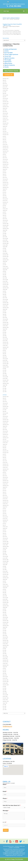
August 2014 (5, 152)
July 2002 (4, 330)
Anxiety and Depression (10, 49)
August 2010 (5, 210)
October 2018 (5, 104)
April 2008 (4, 251)
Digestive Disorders (9, 58)
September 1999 (5, 383)
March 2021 (5, 83)
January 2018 (5, 114)
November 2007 (5, 256)
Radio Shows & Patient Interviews (11, 27)
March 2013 (5, 177)
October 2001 (5, 345)
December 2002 (5, 322)
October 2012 (5, 185)
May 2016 (4, 129)
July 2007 (4, 263)
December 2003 (5, 302)
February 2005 (5, 279)
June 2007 (4, 264)
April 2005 (4, 276)
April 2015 (4, 141)
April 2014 (4, 156)
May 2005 (4, 274)
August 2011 (5, 203)
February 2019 (5, 98)
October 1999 (5, 381)
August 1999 (5, 385)
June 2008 (4, 249)
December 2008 (5, 241)
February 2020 (5, 95)
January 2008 (5, 253)
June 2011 (4, 205)
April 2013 (4, 175)
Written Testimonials (14, 19)
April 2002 (4, 335)
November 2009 (5, 225)
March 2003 (5, 317)
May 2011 (4, 207)
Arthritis (6, 51)
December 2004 (5, 282)
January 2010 (5, 221)
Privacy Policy (20, 855)
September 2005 (5, 268)
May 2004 (4, 294)
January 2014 (5, 161)
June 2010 (4, 213)
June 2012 (4, 192)
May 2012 (4, 193)
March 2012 (5, 197)
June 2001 (4, 352)
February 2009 (5, 238)
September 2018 (5, 106)
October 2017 (5, 118)
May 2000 (4, 371)
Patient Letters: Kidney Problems (11, 18)
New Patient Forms (11, 71)
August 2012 (5, 188)
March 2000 (5, 375)
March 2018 (5, 111)
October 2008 (5, 245)
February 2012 (5, 198)
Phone (5, 798)
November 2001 (5, 343)
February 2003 (5, 319)
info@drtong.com (7, 726)
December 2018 (5, 101)
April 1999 (4, 391)
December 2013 (5, 162)
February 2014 (5, 159)
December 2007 (5, 254)
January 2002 (5, 340)
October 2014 (5, 149)
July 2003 (4, 310)
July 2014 (4, 154)
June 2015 (4, 137)
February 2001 (5, 358)
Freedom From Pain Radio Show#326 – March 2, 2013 (12, 24)
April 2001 (4, 355)
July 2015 (4, 136)
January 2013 (5, 180)
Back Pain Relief (8, 52)
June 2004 (4, 292)
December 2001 (5, 342)
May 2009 (4, 235)
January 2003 (5, 320)
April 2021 (4, 81)
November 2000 (5, 363)
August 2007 (5, 261)
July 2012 (4, 190)
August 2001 (5, 348)
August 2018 (5, 108)
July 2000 (4, 368)
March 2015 (5, 142)
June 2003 (4, 312)
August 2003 (5, 309)
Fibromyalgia (7, 60)
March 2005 (5, 277)
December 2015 (5, 132)
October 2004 (5, 286)
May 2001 (4, 353)
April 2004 (4, 296)
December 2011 (5, 202)
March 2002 (5, 337)
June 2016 (4, 128)
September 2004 (5, 287)
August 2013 (5, 169)
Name (5, 784)
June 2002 (4, 332)
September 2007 (5, 259)
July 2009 (4, 231)
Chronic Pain (7, 56)
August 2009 (5, 230)
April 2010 (4, 217)
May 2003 (4, 314)
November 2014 (5, 147)
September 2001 (5, 347)
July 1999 (4, 386)
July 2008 (4, 248)
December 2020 (5, 88)
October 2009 (5, 226)
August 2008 (5, 246)
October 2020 (5, 90)
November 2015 (5, 134)
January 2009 (5, 240)
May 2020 (4, 93)
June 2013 (4, 172)
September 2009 (5, 228)
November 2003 (5, 304)
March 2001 (5, 357)
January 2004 (5, 301)
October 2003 (5, 305)
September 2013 (5, 167)
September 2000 (5, 366)
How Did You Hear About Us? (12, 805)
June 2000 (4, 370)
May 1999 (4, 389)
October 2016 (5, 124)
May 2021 (4, 80)
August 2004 (5, 289)
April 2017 (4, 121)
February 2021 (5, 85)
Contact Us (8, 75)
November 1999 (5, 380)
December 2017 (5, 116)
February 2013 (5, 179)
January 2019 (5, 100)
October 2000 (5, 365)
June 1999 (4, 388)
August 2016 (5, 126)
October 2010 (5, 208)
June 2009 (4, 233)
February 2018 (5, 113)
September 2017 (5, 119)
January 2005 (5, 281)
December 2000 (5, 361)
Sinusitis (6, 67)
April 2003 (4, 315)
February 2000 (5, 376)
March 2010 (5, 218)
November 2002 (5, 324)
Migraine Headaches (9, 65)
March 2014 (5, 157)
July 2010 (4, 212)
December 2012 (5, 182)
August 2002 (5, 328)
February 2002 (5, 338)
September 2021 (5, 78)
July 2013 (4, 170)
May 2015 (4, 139)
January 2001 (5, 360)
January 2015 (5, 144)
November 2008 (5, 243)
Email (5, 791)
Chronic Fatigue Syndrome (11, 54)
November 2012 (5, 184)
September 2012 (5, 187)
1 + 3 (4, 822)
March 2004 (5, 297)
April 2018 (4, 109)
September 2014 (5, 151)
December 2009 (5, 223)
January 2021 (5, 86)
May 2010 (4, 215)
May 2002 (4, 333)
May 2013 (4, 174)
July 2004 (4, 291)
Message (6, 810)
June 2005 (4, 272)
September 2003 (5, 307)
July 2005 (4, 271)
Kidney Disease (8, 63)
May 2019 (4, 96)
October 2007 (5, 258)
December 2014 (5, 146)
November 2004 (5, 284)
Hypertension (7, 61)
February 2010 (5, 220)
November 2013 (5, 164)
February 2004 (5, 299)
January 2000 (5, 378)
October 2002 (5, 325)
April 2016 (4, 131)
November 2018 (5, 103)
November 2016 (5, 123)
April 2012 (4, 195)
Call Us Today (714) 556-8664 (15, 859)
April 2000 (4, 373)
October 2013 (5, 165)
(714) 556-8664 (15, 6)
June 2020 (4, 91)
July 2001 (4, 350)
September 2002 (5, 327)
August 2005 (5, 269)
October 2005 (5, 266)
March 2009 (5, 236)
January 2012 (5, 200)
